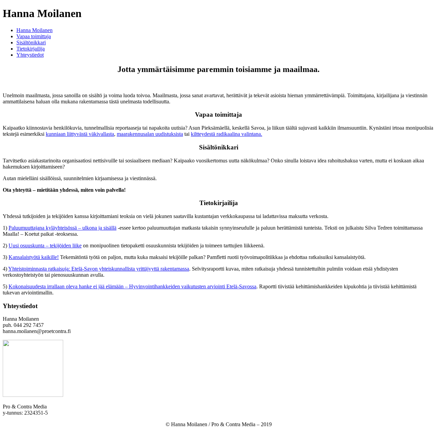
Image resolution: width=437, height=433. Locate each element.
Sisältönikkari (31, 42)
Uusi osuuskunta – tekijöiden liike (45, 245)
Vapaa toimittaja (33, 36)
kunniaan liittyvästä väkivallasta (80, 134)
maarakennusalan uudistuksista (150, 134)
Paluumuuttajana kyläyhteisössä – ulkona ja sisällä (62, 228)
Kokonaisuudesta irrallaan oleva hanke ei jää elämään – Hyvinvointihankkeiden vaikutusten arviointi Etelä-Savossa (132, 286)
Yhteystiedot (30, 55)
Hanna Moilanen (34, 30)
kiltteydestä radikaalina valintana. (226, 134)
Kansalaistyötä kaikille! (34, 257)
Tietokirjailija (30, 49)
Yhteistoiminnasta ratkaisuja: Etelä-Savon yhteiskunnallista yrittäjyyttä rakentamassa (98, 269)
